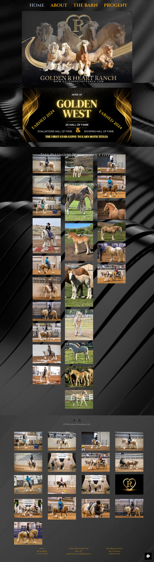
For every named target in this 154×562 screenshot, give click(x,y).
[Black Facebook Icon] (74, 420)
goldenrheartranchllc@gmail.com (78, 554)
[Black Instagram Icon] (79, 420)
